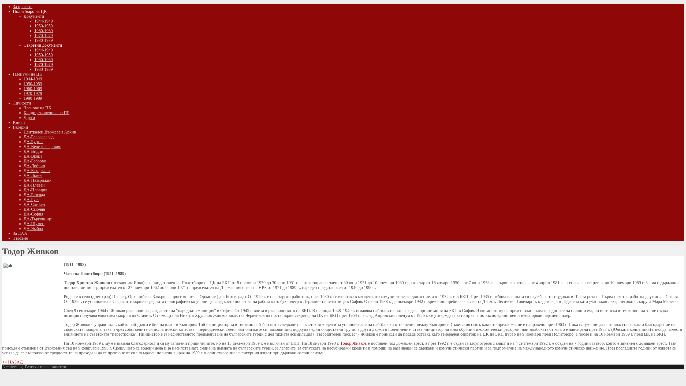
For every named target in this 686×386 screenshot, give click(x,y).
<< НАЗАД (12, 362)
